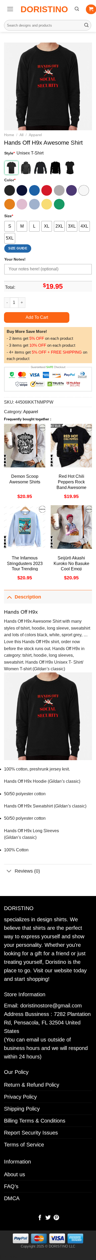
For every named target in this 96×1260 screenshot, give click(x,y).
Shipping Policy (22, 1109)
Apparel (35, 135)
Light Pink (22, 204)
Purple (71, 190)
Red (46, 190)
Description (28, 597)
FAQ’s (11, 1186)
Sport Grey (59, 190)
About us (14, 1174)
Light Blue (34, 204)
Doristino (44, 9)
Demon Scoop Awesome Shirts (24, 479)
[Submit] (86, 25)
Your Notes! (15, 259)
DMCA (11, 1198)
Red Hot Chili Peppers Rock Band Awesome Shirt (71, 484)
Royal (34, 190)
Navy (22, 190)
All (21, 135)
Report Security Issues (31, 1133)
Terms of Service (24, 1145)
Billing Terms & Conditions (34, 1121)
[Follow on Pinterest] (56, 1218)
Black (9, 190)
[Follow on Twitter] (48, 1218)
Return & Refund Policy (31, 1085)
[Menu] (10, 9)
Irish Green (59, 204)
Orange (9, 204)
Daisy (46, 204)
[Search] (77, 8)
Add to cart (37, 317)
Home (9, 135)
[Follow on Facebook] (39, 1218)
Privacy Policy (20, 1097)
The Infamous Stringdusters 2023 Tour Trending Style (25, 566)
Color (9, 180)
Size (8, 216)
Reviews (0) (27, 871)
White (83, 190)
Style (9, 153)
